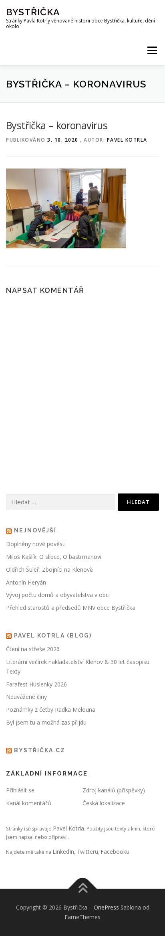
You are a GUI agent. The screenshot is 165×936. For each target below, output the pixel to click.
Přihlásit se (20, 790)
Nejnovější (35, 530)
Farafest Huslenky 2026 (36, 684)
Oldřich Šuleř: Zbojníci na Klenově (49, 569)
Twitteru (87, 851)
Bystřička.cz (39, 750)
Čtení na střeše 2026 (33, 649)
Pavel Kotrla (127, 139)
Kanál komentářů (28, 803)
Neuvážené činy (26, 696)
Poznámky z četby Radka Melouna (50, 709)
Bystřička (33, 11)
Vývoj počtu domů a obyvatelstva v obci (58, 595)
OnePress (106, 907)
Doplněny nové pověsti (36, 544)
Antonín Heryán (26, 582)
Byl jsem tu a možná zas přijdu (46, 722)
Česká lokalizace (103, 803)
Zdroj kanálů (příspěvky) (113, 790)
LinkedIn (63, 851)
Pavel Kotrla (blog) (53, 635)
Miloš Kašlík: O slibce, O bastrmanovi (53, 556)
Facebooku (115, 851)
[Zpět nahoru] (82, 889)
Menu (151, 50)
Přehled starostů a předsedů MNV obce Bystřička (70, 607)
